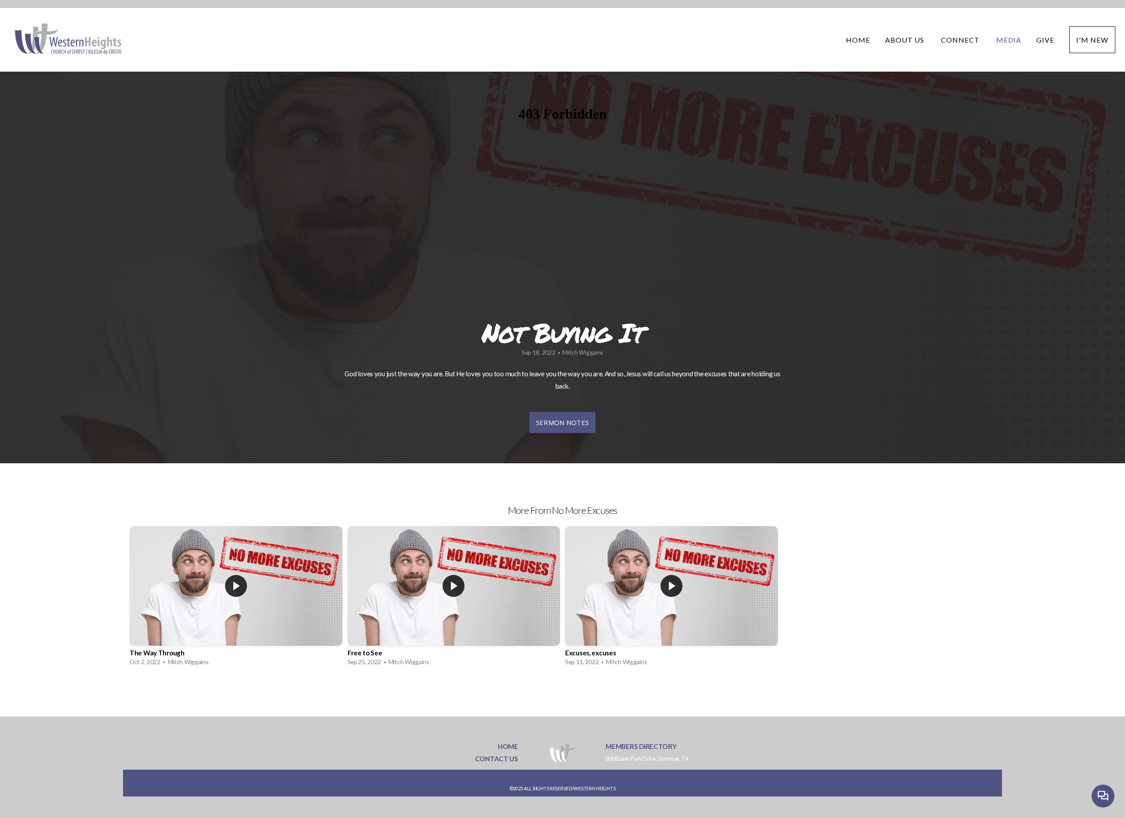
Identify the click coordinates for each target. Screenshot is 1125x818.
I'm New (1092, 40)
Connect (961, 40)
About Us (905, 40)
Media (1009, 40)
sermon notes (562, 422)
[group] (236, 598)
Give (1045, 40)
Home (858, 40)
